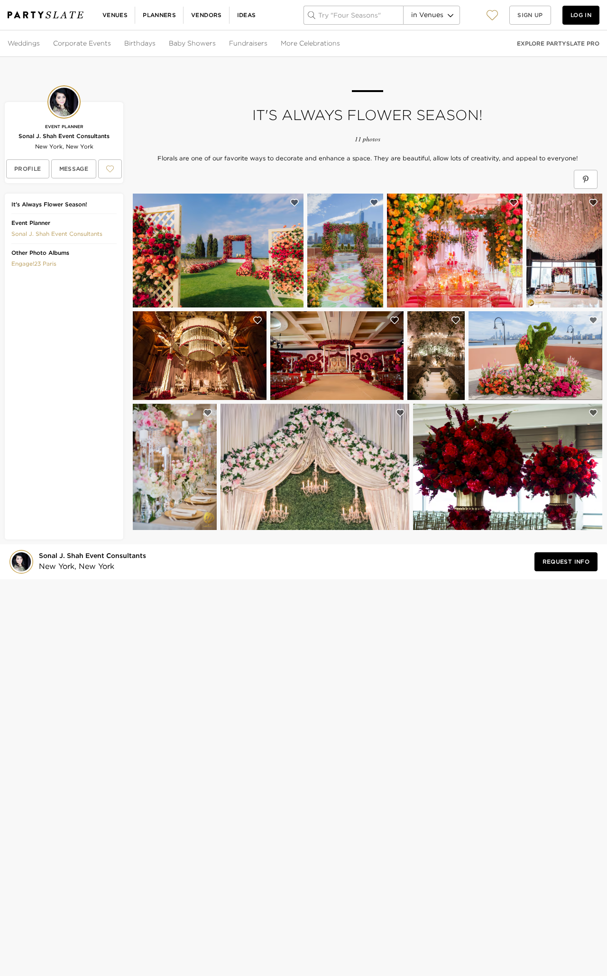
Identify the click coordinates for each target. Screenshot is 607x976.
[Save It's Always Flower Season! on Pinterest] (586, 179)
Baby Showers (192, 43)
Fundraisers (248, 43)
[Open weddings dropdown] (41, 44)
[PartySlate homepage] (45, 15)
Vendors (206, 15)
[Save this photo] (294, 202)
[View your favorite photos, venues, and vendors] (492, 15)
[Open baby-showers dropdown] (217, 44)
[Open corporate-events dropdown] (112, 44)
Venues (115, 15)
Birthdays (140, 43)
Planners (159, 15)
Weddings (24, 43)
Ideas (246, 15)
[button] (492, 15)
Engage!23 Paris (33, 263)
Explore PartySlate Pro (558, 43)
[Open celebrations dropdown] (341, 44)
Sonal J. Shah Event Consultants (64, 135)
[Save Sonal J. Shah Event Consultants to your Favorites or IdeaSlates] (110, 168)
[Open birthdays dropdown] (156, 44)
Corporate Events (82, 43)
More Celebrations (310, 43)
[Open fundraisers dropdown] (268, 44)
